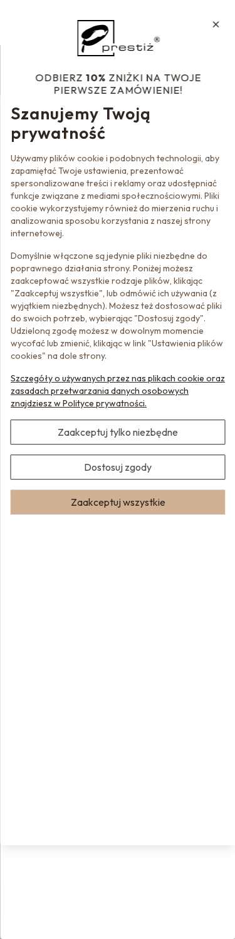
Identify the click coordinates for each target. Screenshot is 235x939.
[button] (215, 24)
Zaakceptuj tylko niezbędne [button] (118, 432)
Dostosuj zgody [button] (118, 467)
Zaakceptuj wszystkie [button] (117, 502)
